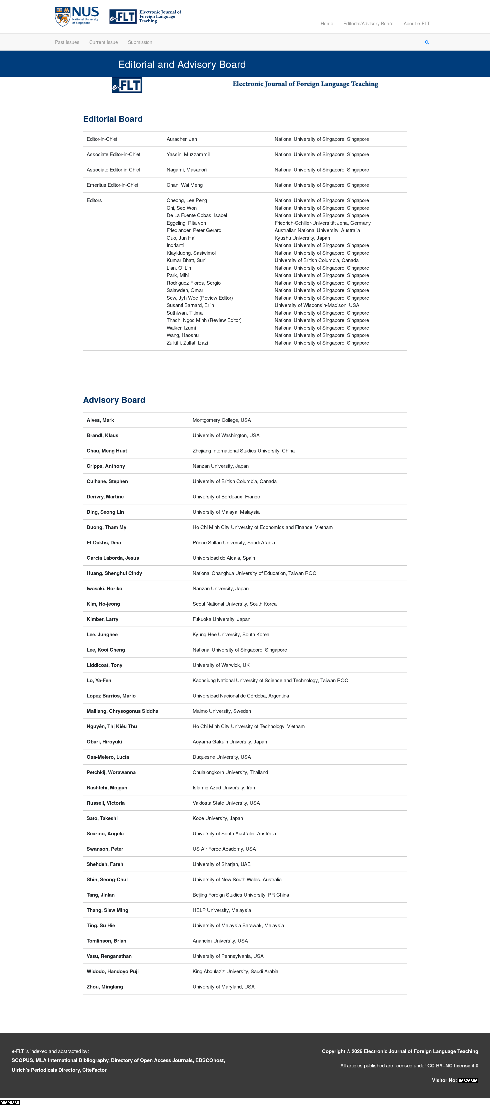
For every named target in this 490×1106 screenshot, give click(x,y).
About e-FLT (417, 23)
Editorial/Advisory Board (368, 23)
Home (327, 23)
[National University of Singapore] (77, 15)
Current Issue (103, 42)
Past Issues (67, 42)
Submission (140, 42)
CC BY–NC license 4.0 (452, 1065)
